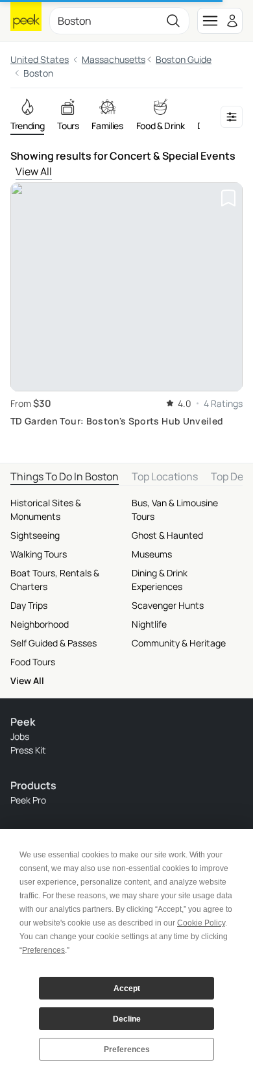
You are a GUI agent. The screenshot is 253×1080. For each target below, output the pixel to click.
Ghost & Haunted (167, 535)
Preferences (127, 1049)
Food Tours (32, 662)
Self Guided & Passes (53, 643)
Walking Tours (38, 554)
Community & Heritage (179, 643)
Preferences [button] (43, 950)
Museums (152, 554)
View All (34, 171)
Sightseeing (35, 535)
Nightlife (149, 624)
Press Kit (28, 750)
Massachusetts (113, 59)
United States (39, 59)
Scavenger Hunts (168, 605)
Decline (127, 1019)
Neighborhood (39, 624)
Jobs (19, 736)
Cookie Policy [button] (201, 922)
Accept (127, 988)
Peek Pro (28, 800)
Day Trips (28, 605)
